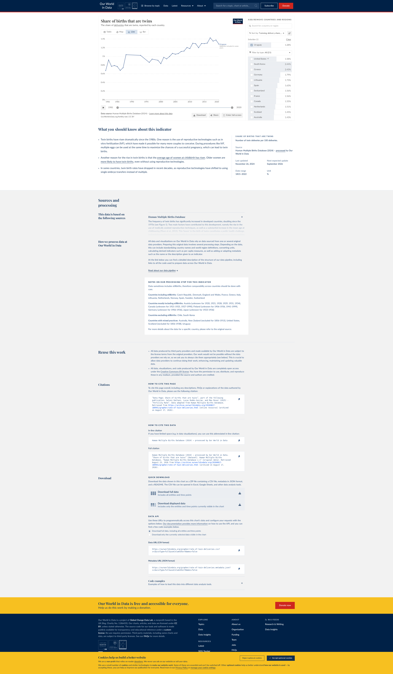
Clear (288, 40)
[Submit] (255, 5)
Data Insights (204, 635)
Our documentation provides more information (185, 524)
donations (138, 662)
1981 (110, 108)
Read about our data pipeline (162, 271)
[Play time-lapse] (103, 107)
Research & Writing (274, 624)
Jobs (234, 645)
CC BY (131, 117)
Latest (174, 6)
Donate (286, 6)
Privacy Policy (181, 668)
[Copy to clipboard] (236, 399)
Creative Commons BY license (175, 372)
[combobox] (236, 6)
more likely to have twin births (117, 162)
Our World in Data (107, 5)
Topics (201, 624)
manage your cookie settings (203, 668)
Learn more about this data (160, 114)
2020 (239, 108)
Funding (235, 635)
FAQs (146, 636)
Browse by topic (152, 6)
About (200, 6)
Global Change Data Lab (141, 620)
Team (234, 640)
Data (165, 6)
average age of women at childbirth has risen (181, 158)
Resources (186, 6)
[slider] (117, 108)
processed (280, 151)
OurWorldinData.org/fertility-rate (114, 117)
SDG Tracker (204, 651)
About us (236, 624)
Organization (238, 629)
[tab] (107, 32)
